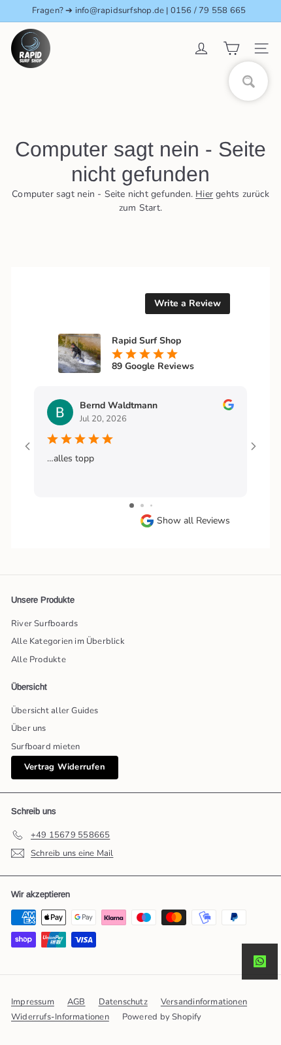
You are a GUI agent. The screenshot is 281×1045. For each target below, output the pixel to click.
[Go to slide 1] (131, 505)
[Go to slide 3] (151, 505)
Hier (204, 194)
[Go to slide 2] (142, 505)
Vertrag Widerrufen (64, 767)
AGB (76, 1002)
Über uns (28, 728)
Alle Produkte (38, 659)
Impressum (32, 1002)
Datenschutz (123, 1002)
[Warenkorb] (231, 48)
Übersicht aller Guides (55, 711)
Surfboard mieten (45, 747)
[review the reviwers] (228, 407)
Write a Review (187, 303)
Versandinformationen (204, 1002)
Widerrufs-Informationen (60, 1017)
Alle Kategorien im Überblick (68, 641)
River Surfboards (44, 623)
